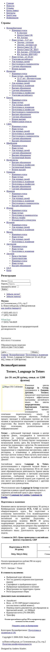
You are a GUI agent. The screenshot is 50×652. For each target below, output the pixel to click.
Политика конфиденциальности (17, 644)
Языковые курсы (19, 30)
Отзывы (10, 8)
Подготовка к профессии (23, 93)
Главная (10, 3)
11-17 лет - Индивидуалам (29, 78)
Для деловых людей (21, 61)
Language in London (20, 495)
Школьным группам (26, 81)
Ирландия (10, 71)
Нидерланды (12, 160)
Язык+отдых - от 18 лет (22, 57)
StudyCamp (11, 15)
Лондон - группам (25, 42)
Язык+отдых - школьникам (24, 76)
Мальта (9, 232)
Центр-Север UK (25, 35)
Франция (10, 191)
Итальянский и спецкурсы (24, 220)
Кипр (8, 270)
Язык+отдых (17, 102)
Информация (12, 18)
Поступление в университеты (25, 64)
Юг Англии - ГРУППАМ (28, 52)
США (9, 124)
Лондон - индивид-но (27, 45)
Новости (10, 6)
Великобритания (14, 28)
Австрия (10, 253)
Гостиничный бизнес (21, 157)
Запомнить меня (8, 287)
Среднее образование (21, 66)
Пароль (4, 284)
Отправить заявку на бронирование (25, 626)
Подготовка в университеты (25, 215)
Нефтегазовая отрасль (22, 121)
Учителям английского (22, 59)
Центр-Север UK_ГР (26, 47)
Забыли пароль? (13, 296)
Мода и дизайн (18, 217)
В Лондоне (22, 33)
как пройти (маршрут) (11, 308)
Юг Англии (22, 37)
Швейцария (11, 143)
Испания (10, 222)
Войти (4, 289)
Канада (9, 97)
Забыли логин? (13, 294)
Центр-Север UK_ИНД (27, 49)
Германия (10, 172)
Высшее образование (21, 88)
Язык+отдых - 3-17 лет (22, 40)
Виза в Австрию (19, 256)
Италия (9, 208)
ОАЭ (8, 268)
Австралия (11, 244)
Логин (4, 281)
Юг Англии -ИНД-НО (27, 54)
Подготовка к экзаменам (23, 85)
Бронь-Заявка (12, 10)
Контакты (10, 13)
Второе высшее (19, 69)
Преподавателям (19, 258)
